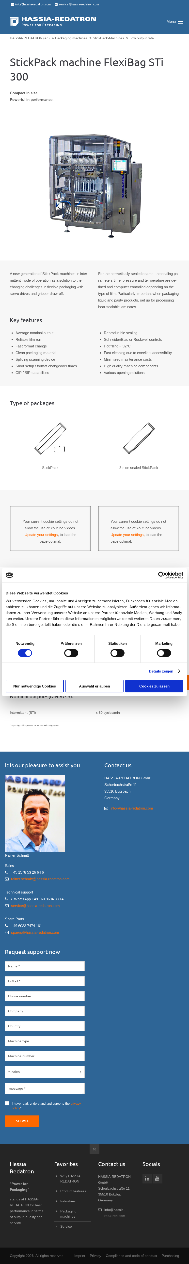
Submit (22, 1121)
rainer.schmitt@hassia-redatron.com (40, 879)
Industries (68, 1201)
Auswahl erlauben (94, 686)
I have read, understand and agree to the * (46, 1106)
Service (66, 1226)
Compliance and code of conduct (131, 1256)
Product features (73, 1191)
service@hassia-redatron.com (79, 4)
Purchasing (170, 1256)
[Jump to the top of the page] (94, 1149)
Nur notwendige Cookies (34, 686)
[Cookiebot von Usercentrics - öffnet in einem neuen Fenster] (161, 575)
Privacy (95, 1256)
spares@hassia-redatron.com (35, 932)
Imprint (79, 1256)
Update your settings (41, 535)
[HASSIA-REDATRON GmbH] (53, 21)
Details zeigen (161, 671)
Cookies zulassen (154, 686)
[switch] (71, 653)
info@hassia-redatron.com (33, 4)
